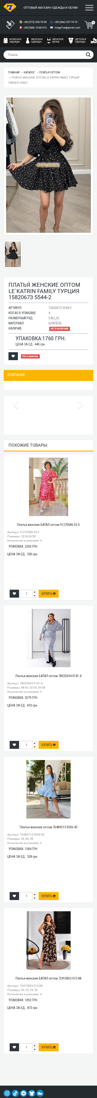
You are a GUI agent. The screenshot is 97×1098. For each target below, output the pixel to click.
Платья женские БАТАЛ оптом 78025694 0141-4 (48, 676)
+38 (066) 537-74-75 (66, 22)
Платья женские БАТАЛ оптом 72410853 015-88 (48, 978)
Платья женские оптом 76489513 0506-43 (48, 827)
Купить (47, 594)
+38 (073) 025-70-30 (35, 22)
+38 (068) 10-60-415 (35, 27)
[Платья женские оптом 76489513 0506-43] (48, 789)
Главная (14, 72)
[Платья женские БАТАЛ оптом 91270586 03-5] (48, 487)
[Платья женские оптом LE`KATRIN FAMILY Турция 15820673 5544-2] (48, 165)
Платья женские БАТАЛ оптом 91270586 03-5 (48, 525)
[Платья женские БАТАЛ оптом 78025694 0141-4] (48, 638)
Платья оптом (49, 72)
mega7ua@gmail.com (67, 27)
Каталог (29, 72)
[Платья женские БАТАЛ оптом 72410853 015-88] (48, 940)
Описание (16, 375)
